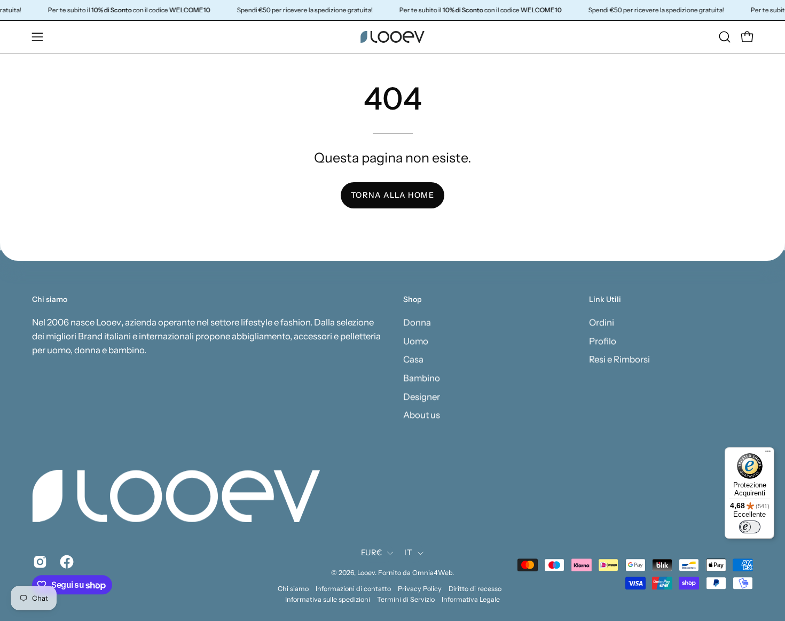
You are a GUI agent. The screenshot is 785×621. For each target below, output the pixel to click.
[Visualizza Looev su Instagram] (38, 562)
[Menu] (768, 453)
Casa (413, 359)
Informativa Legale (471, 599)
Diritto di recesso (475, 589)
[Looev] (392, 37)
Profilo (602, 341)
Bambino (421, 377)
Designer (421, 396)
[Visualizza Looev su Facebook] (65, 562)
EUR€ (371, 552)
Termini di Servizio (406, 599)
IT (408, 552)
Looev (366, 573)
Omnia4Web (432, 573)
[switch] (749, 527)
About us (421, 414)
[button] (724, 37)
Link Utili (605, 299)
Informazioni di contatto (353, 589)
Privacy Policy (420, 589)
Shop (412, 299)
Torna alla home (392, 195)
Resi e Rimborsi (619, 359)
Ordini (601, 322)
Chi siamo (293, 589)
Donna (417, 322)
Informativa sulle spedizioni (327, 599)
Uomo (415, 341)
